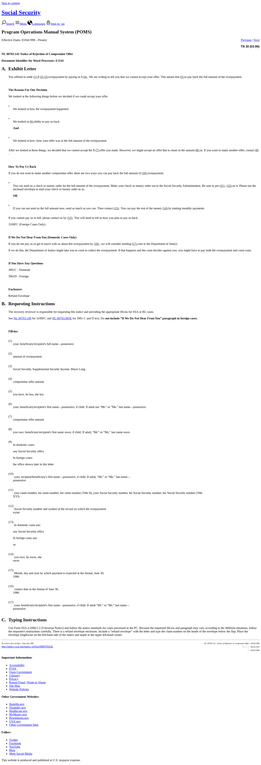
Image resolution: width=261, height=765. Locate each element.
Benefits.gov (16, 704)
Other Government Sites (23, 724)
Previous (246, 40)
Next (256, 40)
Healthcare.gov (18, 711)
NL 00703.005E (62, 318)
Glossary (14, 675)
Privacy (13, 679)
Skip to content (11, 3)
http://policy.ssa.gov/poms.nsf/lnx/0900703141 (27, 646)
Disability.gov (17, 707)
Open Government (20, 672)
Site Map (14, 685)
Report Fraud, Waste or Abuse (27, 682)
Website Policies (19, 689)
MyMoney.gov (18, 714)
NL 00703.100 (22, 318)
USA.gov (15, 721)
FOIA (12, 668)
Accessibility (17, 665)
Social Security (21, 12)
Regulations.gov (19, 718)
